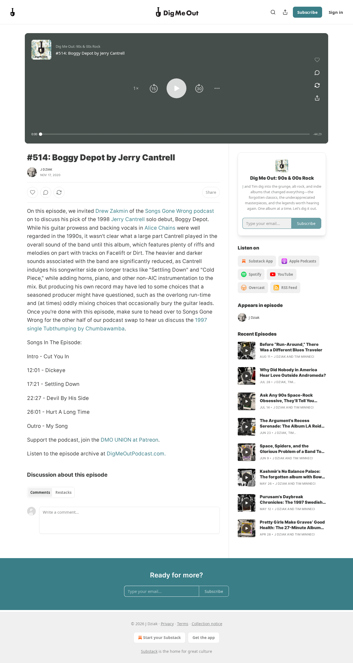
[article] (282, 351)
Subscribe (307, 12)
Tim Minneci (304, 357)
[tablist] (51, 492)
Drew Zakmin (111, 211)
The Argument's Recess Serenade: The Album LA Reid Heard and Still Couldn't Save (290, 423)
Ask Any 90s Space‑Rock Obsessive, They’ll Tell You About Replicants (287, 398)
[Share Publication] (285, 12)
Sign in (336, 12)
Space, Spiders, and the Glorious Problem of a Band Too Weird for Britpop (292, 448)
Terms (182, 623)
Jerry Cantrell (128, 219)
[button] (136, 88)
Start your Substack (162, 637)
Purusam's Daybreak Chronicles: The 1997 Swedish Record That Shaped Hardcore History (291, 499)
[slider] (175, 134)
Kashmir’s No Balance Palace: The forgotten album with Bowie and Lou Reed (292, 474)
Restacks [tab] (63, 492)
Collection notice (207, 623)
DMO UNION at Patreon (129, 440)
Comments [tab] (40, 492)
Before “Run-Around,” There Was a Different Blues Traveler (291, 347)
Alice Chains (161, 228)
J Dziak (46, 169)
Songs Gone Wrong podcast (179, 211)
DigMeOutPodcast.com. (136, 453)
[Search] (273, 12)
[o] (246, 350)
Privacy (167, 623)
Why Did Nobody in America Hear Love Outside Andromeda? (293, 372)
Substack (149, 651)
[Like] (32, 192)
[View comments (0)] (317, 73)
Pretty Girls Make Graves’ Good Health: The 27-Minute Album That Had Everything (292, 525)
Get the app (203, 637)
